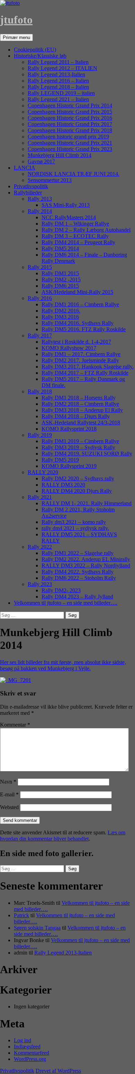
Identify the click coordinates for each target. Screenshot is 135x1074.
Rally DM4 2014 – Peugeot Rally (78, 242)
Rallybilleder (28, 192)
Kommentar (15, 725)
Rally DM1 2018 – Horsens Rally (79, 398)
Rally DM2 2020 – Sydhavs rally (78, 478)
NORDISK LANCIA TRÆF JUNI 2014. (73, 174)
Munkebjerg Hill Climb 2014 (59, 155)
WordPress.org (30, 1059)
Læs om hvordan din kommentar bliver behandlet (62, 836)
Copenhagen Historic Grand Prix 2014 (70, 105)
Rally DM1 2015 (60, 273)
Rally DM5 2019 (60, 460)
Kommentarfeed (31, 1053)
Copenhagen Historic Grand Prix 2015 (70, 112)
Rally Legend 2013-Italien (56, 74)
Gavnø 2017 (41, 161)
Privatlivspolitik (31, 186)
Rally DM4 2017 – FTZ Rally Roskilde (85, 373)
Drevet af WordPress (58, 1071)
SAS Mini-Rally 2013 (66, 205)
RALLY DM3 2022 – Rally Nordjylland (86, 565)
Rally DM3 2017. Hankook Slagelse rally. (88, 367)
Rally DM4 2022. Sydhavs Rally (78, 572)
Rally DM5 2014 (60, 248)
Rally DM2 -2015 (61, 279)
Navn (8, 782)
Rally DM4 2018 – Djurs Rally (76, 416)
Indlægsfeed (27, 1046)
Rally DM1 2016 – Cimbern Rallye (80, 304)
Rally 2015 (40, 267)
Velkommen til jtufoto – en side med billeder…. (65, 603)
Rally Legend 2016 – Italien (58, 81)
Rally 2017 (40, 335)
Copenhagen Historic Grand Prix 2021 (70, 143)
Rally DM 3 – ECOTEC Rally (75, 236)
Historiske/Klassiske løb (40, 56)
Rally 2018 (40, 391)
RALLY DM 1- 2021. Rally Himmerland (87, 503)
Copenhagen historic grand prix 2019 (68, 137)
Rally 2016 (40, 298)
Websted (9, 807)
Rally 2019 (40, 435)
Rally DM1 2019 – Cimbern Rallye (80, 441)
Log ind (22, 1040)
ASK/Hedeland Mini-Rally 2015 (77, 292)
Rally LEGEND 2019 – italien (61, 93)
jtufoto (16, 19)
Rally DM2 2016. (61, 311)
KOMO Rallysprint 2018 (69, 429)
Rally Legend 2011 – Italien (58, 62)
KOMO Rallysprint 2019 (69, 466)
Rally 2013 (40, 199)
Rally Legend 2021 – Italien (58, 99)
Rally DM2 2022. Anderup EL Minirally (86, 559)
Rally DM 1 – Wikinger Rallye (75, 224)
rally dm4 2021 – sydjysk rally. (75, 528)
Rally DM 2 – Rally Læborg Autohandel (86, 230)
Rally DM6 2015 (60, 286)
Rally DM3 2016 (60, 317)
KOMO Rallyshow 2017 (69, 348)
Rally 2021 (40, 497)
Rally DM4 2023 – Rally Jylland (77, 597)
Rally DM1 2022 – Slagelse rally (78, 553)
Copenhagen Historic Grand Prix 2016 (70, 118)
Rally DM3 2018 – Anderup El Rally (82, 410)
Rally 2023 (40, 584)
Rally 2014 (40, 211)
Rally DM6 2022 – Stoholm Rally (79, 578)
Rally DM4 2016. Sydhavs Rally (78, 323)
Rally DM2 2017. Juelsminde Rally (80, 360)
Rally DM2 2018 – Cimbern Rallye (80, 404)
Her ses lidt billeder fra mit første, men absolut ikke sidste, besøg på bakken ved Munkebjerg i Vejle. (63, 665)
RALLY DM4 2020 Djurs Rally (77, 491)
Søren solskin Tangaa (37, 928)
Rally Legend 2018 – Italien (58, 87)
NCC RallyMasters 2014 (69, 217)
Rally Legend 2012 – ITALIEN (62, 68)
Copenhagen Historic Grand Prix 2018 (70, 130)
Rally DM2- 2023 (61, 590)
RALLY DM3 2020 (63, 485)
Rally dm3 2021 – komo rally (74, 522)
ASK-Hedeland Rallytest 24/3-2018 (81, 422)
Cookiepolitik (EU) (35, 49)
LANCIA (24, 168)
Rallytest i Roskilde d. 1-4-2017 (76, 342)
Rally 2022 (40, 547)
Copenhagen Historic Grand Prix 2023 (70, 149)
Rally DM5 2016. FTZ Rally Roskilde (84, 329)
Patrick (21, 915)
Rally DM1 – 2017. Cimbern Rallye (81, 354)
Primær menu (16, 37)
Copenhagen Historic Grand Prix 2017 (70, 124)
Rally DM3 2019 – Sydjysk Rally (78, 447)
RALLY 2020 (43, 472)
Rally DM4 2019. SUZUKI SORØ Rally (87, 454)
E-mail (9, 794)
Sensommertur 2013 (50, 180)
